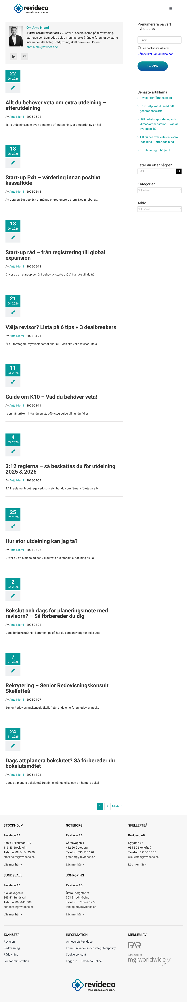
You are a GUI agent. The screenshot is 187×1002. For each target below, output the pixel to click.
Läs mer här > (13, 864)
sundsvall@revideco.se (19, 907)
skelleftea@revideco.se (143, 857)
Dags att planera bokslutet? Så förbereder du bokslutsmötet (60, 763)
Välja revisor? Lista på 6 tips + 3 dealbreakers (60, 327)
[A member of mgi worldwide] (149, 955)
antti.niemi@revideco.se (42, 47)
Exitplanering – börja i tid (156, 150)
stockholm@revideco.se (19, 857)
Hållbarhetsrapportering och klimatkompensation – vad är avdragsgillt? (159, 124)
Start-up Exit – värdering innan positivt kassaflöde (52, 180)
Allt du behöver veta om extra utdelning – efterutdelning (55, 105)
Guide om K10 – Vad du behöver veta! (51, 397)
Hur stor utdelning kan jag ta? (41, 541)
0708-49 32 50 (87, 902)
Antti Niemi (16, 117)
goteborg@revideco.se (80, 857)
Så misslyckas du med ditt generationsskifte (157, 108)
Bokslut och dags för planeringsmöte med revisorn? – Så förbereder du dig (56, 613)
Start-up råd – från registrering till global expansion (55, 255)
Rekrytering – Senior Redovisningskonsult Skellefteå (56, 688)
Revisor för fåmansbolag (156, 98)
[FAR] (134, 944)
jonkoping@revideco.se (81, 907)
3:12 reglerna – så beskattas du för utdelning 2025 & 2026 (60, 469)
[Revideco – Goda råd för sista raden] (31, 5)
